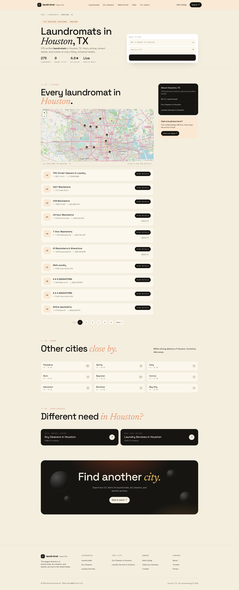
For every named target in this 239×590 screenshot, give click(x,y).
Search (196, 5)
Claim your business (150, 565)
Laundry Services (88, 569)
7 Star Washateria (62, 231)
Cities (134, 5)
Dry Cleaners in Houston (122, 560)
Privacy (175, 569)
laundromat (53, 4)
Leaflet (139, 160)
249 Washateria (61, 200)
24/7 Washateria (62, 186)
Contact (145, 569)
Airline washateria (62, 306)
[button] (106, 140)
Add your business (162, 57)
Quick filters (135, 37)
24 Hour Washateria (63, 214)
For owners (145, 5)
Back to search (119, 500)
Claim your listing (170, 133)
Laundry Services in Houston (123, 565)
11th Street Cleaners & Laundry (69, 173)
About (175, 560)
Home (43, 15)
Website (145, 221)
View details (143, 174)
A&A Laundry (59, 265)
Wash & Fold (123, 5)
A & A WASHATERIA (62, 279)
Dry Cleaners (108, 5)
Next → (119, 322)
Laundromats (94, 5)
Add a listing (181, 5)
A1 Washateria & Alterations (67, 248)
